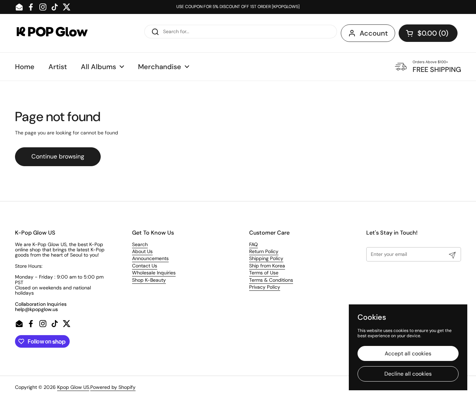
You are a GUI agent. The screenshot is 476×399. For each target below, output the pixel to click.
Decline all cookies (408, 373)
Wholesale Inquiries (154, 272)
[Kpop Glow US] (58, 33)
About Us (142, 251)
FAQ (253, 244)
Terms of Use (263, 272)
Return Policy (263, 251)
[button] (428, 33)
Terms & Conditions (271, 280)
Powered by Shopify (113, 387)
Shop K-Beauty (149, 280)
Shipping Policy (266, 258)
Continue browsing (57, 156)
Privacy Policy (264, 287)
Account (374, 33)
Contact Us (144, 266)
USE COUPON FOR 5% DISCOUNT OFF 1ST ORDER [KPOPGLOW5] (238, 7)
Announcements (150, 258)
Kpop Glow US (73, 387)
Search (140, 244)
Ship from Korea (267, 266)
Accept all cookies (408, 353)
